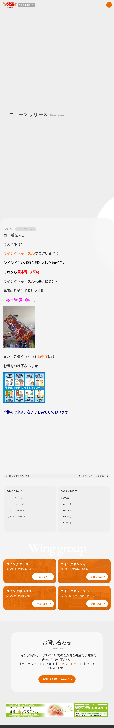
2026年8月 (66, 498)
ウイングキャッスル (25, 229)
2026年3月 (66, 523)
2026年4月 (66, 517)
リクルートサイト (70, 663)
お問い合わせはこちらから (56, 679)
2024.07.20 (8, 229)
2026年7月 (66, 504)
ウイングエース (15, 498)
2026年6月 (66, 510)
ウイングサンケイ (16, 504)
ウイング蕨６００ (16, 510)
